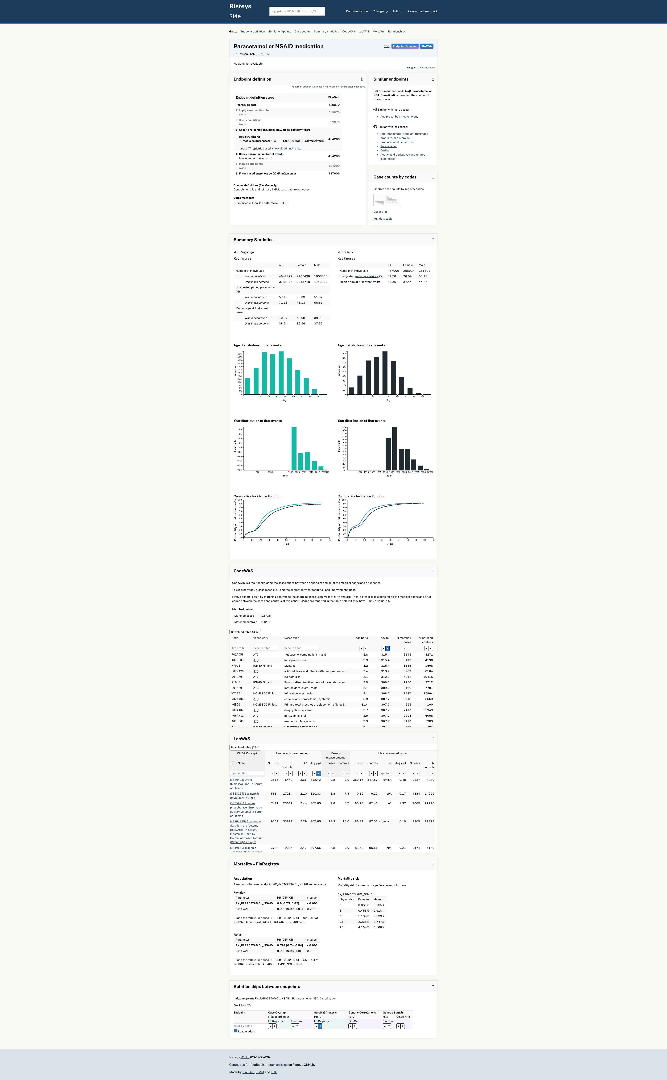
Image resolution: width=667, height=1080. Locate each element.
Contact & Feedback (423, 11)
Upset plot (380, 211)
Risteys (240, 6)
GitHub (398, 11)
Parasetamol (388, 146)
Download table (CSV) (245, 632)
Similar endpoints (279, 31)
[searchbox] (297, 11)
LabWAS (364, 31)
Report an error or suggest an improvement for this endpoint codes (328, 86)
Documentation (357, 11)
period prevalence (366, 276)
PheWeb (426, 46)
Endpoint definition (252, 31)
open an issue (278, 1064)
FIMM (260, 1072)
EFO (386, 46)
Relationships (397, 31)
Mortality (379, 31)
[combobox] (297, 11)
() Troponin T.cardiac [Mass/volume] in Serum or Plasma (246, 852)
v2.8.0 (245, 1057)
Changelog (380, 11)
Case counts (302, 31)
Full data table (383, 218)
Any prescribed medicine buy (399, 116)
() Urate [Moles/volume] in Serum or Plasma (246, 784)
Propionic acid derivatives (397, 142)
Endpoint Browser (405, 46)
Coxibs (384, 150)
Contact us (237, 1064)
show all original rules (286, 148)
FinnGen (248, 1072)
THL (274, 1072)
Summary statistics (326, 31)
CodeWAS (348, 31)
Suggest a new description (421, 67)
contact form (298, 589)
